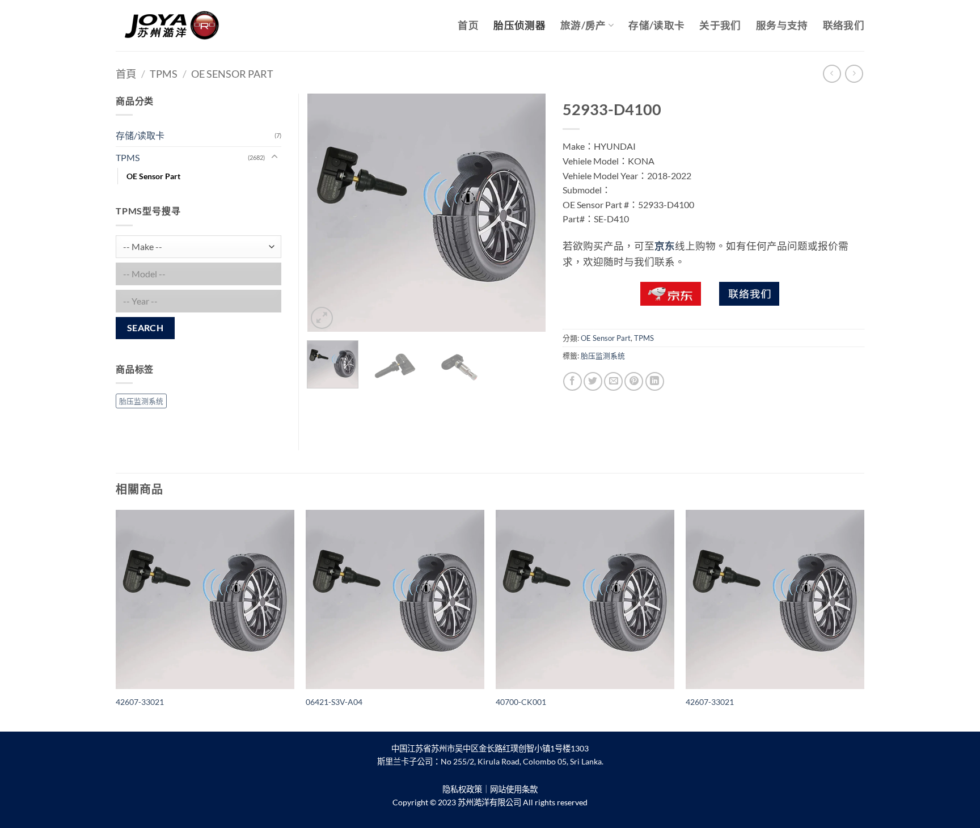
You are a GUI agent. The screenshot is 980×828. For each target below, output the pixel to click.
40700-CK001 (521, 702)
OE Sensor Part (232, 73)
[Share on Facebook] (572, 381)
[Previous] (326, 212)
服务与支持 (782, 25)
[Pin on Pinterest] (633, 381)
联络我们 (843, 25)
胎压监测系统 (603, 355)
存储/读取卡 (656, 25)
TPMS (164, 73)
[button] (322, 318)
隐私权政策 (462, 789)
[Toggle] (274, 157)
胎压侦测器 (519, 25)
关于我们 (720, 25)
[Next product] (831, 73)
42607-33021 (140, 702)
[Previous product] (854, 73)
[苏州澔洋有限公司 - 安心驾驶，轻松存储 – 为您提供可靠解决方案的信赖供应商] (172, 25)
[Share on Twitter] (593, 381)
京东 (664, 246)
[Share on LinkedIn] (654, 381)
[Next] (526, 212)
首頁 (126, 73)
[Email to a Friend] (613, 381)
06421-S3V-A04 (334, 702)
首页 (468, 25)
